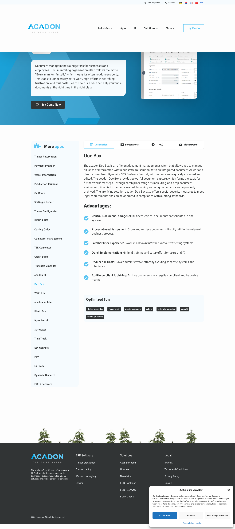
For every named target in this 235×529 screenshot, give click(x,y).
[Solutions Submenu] (157, 28)
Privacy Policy (188, 523)
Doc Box (39, 284)
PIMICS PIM (41, 220)
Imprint (198, 523)
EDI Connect (41, 347)
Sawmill (80, 483)
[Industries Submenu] (112, 28)
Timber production (85, 462)
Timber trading (83, 469)
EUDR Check (127, 496)
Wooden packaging (86, 476)
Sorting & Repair (43, 202)
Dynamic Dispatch (44, 375)
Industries (104, 28)
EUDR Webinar (128, 483)
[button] (228, 490)
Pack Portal (41, 320)
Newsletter (126, 476)
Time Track (40, 338)
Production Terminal (46, 184)
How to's (124, 469)
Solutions (149, 28)
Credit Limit (41, 256)
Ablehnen (191, 515)
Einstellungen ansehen (217, 515)
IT (135, 28)
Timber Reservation (45, 156)
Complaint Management (48, 238)
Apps (123, 28)
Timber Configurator (46, 211)
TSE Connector (42, 247)
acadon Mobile (42, 302)
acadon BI (40, 275)
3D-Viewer (40, 329)
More (169, 28)
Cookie (168, 483)
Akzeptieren (164, 515)
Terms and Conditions (176, 469)
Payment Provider (44, 165)
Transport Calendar (45, 266)
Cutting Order (42, 229)
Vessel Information (45, 175)
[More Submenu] (174, 28)
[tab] (99, 145)
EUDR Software (43, 384)
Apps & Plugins (128, 462)
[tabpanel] (144, 237)
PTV (36, 357)
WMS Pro (39, 293)
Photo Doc (40, 311)
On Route (39, 193)
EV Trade (39, 366)
